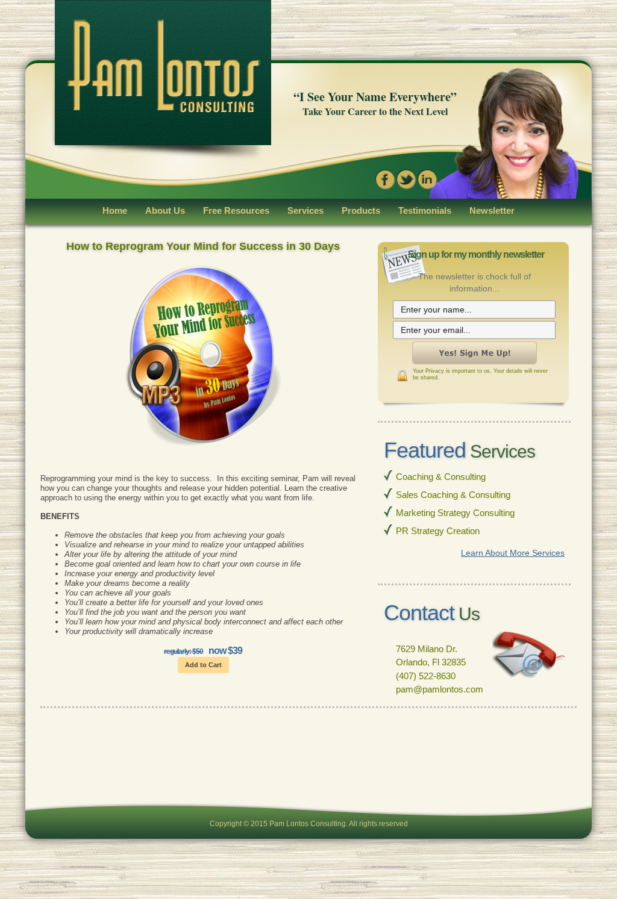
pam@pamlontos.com (439, 689)
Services (305, 210)
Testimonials (424, 210)
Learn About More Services (513, 553)
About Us (165, 210)
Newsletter (492, 210)
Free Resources (236, 210)
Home (114, 210)
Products (361, 210)
